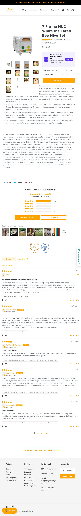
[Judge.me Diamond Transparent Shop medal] (45, 247)
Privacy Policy (11, 481)
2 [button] (37, 433)
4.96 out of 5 (46, 194)
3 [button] (41, 433)
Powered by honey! (27, 511)
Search (8, 469)
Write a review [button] (27, 217)
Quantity (68, 70)
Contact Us (28, 469)
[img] (7, 271)
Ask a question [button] (53, 217)
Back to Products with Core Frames (42, 450)
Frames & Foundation (51, 70)
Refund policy (11, 478)
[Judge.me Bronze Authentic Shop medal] (34, 247)
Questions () (22, 259)
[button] (47, 40)
